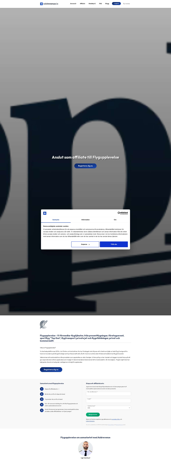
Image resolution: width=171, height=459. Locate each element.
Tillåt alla (114, 244)
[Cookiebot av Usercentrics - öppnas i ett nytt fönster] (119, 213)
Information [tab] (85, 220)
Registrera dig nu (85, 166)
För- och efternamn (92, 391)
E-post (89, 399)
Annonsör (73, 3)
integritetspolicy (90, 421)
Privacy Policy (111, 424)
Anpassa (84, 244)
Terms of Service (119, 424)
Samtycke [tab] (55, 220)
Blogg (107, 3)
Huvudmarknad (91, 406)
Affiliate (82, 3)
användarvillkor (116, 419)
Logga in (116, 3)
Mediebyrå (92, 3)
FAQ (100, 3)
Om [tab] (115, 220)
